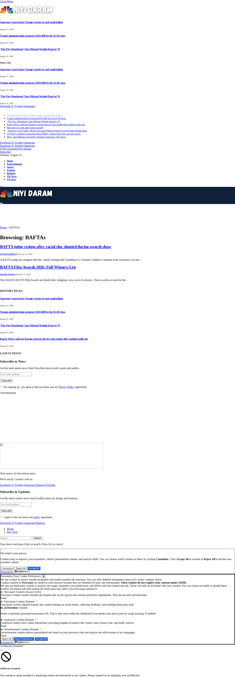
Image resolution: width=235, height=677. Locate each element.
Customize (7, 568)
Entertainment (14, 161)
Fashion (11, 167)
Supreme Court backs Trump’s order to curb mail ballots (31, 22)
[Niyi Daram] (15, 145)
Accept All (34, 568)
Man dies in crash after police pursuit (25, 124)
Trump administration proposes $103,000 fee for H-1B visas (32, 35)
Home (10, 157)
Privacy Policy (66, 387)
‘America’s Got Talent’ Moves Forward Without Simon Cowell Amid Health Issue (47, 127)
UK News (12, 173)
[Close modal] (1, 650)
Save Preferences (24, 639)
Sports (10, 164)
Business (11, 170)
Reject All (20, 568)
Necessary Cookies (14, 591)
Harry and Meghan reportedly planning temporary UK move (36, 134)
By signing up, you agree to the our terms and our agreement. (45, 387)
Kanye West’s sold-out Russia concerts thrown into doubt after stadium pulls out (46, 121)
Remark (30, 601)
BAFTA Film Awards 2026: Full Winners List (38, 267)
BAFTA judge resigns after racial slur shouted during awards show (55, 246)
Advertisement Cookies (16, 629)
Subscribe (5, 148)
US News (11, 176)
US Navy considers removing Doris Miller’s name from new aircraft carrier (44, 130)
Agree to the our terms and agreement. (28, 517)
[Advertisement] (86, 214)
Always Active (33, 591)
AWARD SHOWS (7, 274)
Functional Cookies (14, 601)
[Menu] (1, 183)
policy (37, 517)
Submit (37, 538)
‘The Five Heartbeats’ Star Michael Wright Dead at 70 (30, 49)
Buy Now (12, 532)
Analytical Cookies (14, 619)
